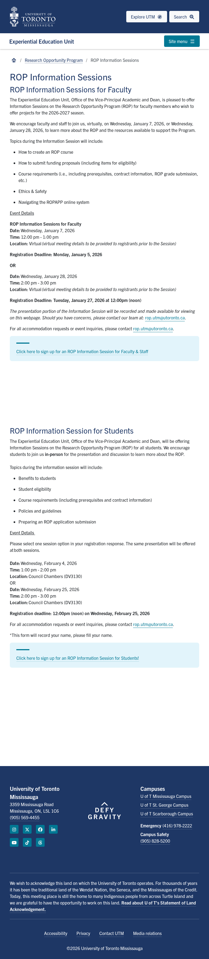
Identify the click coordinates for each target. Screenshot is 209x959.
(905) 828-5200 (155, 840)
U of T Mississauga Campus (165, 796)
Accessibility (55, 933)
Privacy (83, 933)
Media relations (147, 933)
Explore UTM (143, 16)
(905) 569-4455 (24, 817)
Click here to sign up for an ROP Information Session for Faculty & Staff (82, 351)
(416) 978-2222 (177, 825)
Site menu (179, 41)
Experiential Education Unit (41, 41)
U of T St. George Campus (164, 804)
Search (181, 16)
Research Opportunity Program (54, 60)
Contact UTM (111, 933)
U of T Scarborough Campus (166, 813)
